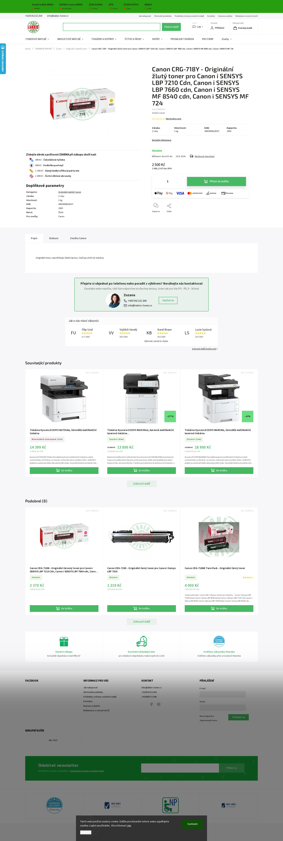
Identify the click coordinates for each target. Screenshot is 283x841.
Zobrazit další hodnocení (204, 349)
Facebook (151, 704)
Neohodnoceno (173, 119)
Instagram (158, 704)
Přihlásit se (231, 768)
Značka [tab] (78, 238)
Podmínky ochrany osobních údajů (189, 16)
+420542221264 (149, 692)
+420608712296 (149, 696)
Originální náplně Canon (69, 192)
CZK (199, 26)
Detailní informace (161, 140)
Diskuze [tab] (53, 238)
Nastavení (85, 832)
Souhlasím (192, 824)
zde (129, 825)
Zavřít (243, 217)
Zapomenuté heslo (208, 720)
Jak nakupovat (145, 16)
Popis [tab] (34, 238)
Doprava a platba (225, 16)
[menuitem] (39, 39)
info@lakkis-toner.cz (140, 305)
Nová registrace (207, 716)
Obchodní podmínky (162, 16)
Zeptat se (168, 300)
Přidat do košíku (219, 181)
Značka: (158, 113)
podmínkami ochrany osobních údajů (87, 770)
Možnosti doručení (205, 156)
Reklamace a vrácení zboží (247, 16)
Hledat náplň (171, 27)
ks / (53, 740)
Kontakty (211, 16)
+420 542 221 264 (137, 301)
